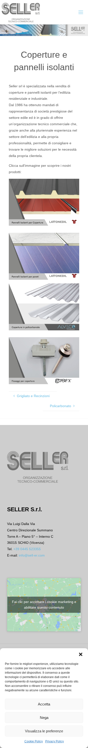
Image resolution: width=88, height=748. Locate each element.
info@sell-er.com (32, 555)
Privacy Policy (54, 741)
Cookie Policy (33, 741)
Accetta (44, 704)
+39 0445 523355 (27, 549)
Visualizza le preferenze (44, 731)
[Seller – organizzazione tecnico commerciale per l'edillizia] (21, 12)
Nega (44, 717)
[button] (80, 654)
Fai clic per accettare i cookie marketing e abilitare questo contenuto (44, 604)
